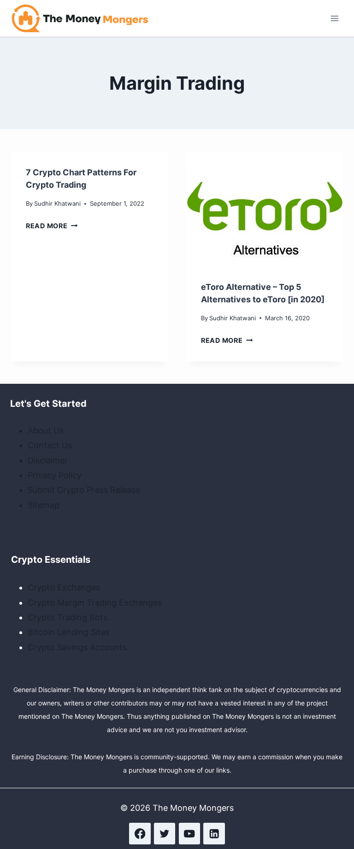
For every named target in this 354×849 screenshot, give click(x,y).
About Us (46, 430)
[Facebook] (140, 833)
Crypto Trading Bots (67, 617)
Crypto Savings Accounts (77, 647)
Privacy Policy (55, 475)
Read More (51, 226)
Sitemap (43, 505)
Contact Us (50, 445)
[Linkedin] (214, 833)
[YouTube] (190, 833)
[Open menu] (334, 18)
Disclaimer (48, 460)
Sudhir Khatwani (57, 203)
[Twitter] (165, 833)
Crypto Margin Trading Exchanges (95, 602)
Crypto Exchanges (64, 587)
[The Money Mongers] (80, 18)
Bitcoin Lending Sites (69, 632)
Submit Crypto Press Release (84, 490)
